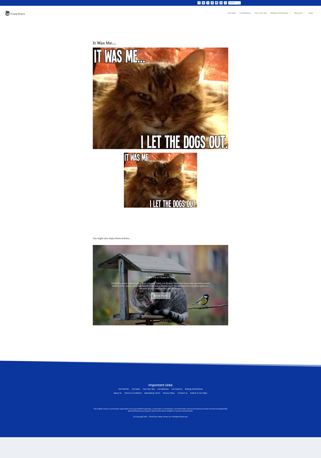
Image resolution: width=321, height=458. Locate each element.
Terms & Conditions (133, 393)
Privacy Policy (169, 393)
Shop (311, 13)
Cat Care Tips (261, 13)
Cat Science (177, 389)
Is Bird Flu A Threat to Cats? (160, 277)
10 (170, 320)
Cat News (232, 13)
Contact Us (182, 393)
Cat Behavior (245, 13)
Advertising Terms (152, 393)
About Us (118, 393)
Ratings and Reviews (279, 13)
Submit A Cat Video (198, 393)
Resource (298, 13)
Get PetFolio (123, 389)
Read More (160, 295)
